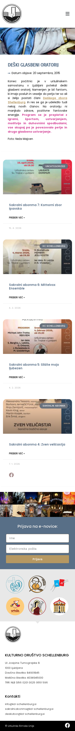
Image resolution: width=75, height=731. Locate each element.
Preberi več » (17, 217)
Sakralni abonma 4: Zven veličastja (37, 444)
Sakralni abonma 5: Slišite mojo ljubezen (34, 366)
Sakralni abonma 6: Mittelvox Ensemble (32, 286)
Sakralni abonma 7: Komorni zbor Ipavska (35, 207)
